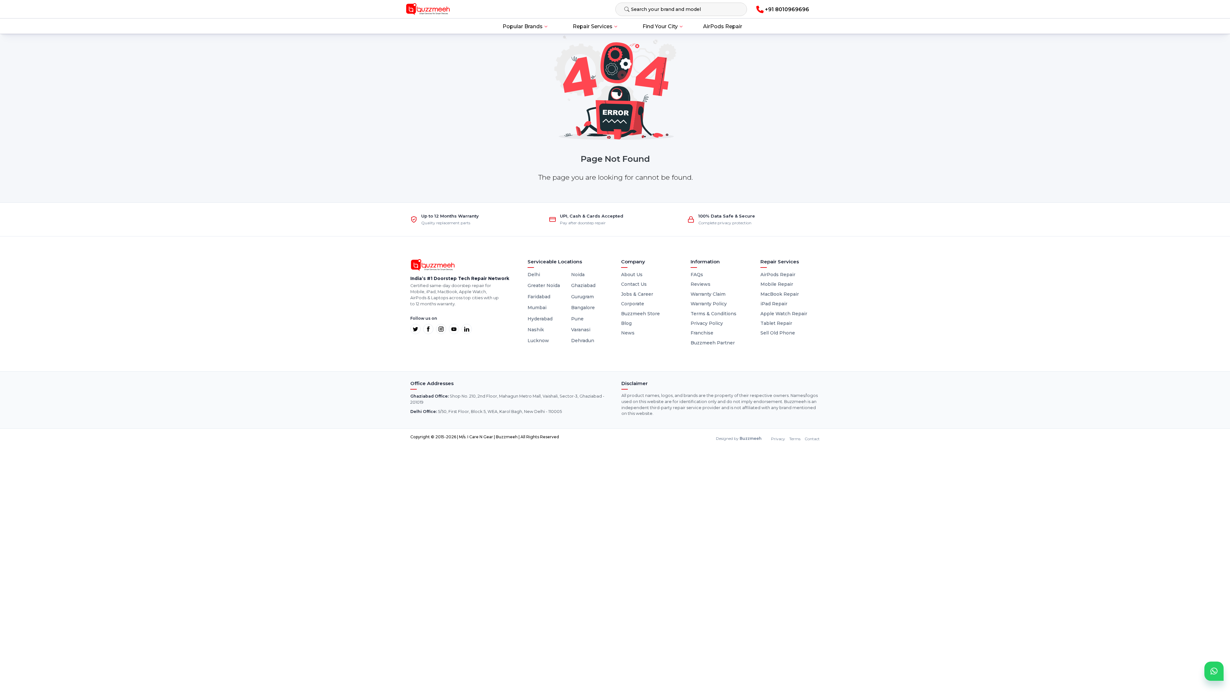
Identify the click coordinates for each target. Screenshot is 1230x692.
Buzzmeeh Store (640, 314)
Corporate (632, 304)
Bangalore (583, 307)
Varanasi (580, 330)
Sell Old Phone (777, 333)
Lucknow (538, 340)
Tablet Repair (776, 323)
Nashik (536, 330)
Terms (794, 438)
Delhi (534, 274)
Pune (577, 319)
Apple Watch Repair (783, 314)
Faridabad (539, 297)
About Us (632, 274)
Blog (626, 323)
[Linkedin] (467, 329)
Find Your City (660, 26)
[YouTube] (454, 329)
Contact (812, 438)
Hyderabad (540, 319)
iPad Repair (773, 304)
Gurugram (582, 297)
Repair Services (592, 26)
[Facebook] (428, 329)
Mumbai (537, 307)
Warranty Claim (708, 294)
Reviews (700, 284)
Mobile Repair (776, 284)
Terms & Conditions (713, 314)
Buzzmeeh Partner (713, 343)
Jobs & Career (637, 294)
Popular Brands (523, 26)
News (628, 333)
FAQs (697, 274)
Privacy (778, 438)
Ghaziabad (583, 285)
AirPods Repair (722, 26)
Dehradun (582, 340)
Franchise (702, 333)
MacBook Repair (779, 294)
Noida (578, 274)
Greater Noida (544, 285)
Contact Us (634, 284)
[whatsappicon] (1214, 671)
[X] (415, 329)
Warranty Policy (709, 304)
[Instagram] (441, 329)
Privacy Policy (707, 323)
